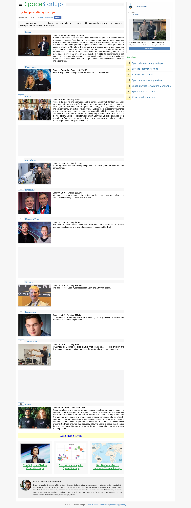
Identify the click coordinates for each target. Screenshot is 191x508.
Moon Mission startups (143, 97)
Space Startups (141, 6)
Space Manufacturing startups (147, 63)
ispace (28, 32)
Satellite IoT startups (142, 74)
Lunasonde (30, 311)
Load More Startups (71, 435)
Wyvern (29, 282)
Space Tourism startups (144, 91)
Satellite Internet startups (145, 68)
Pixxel (28, 96)
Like (58, 17)
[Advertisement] (71, 140)
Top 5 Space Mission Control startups (35, 467)
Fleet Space (31, 67)
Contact (95, 505)
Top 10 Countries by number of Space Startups (107, 467)
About (88, 505)
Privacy (123, 505)
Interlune (30, 189)
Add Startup (104, 505)
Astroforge (30, 160)
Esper (28, 404)
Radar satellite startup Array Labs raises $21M (146, 42)
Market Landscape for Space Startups (71, 467)
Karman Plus (32, 219)
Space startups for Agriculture (147, 80)
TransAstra (31, 341)
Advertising (114, 505)
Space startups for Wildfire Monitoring (151, 85)
